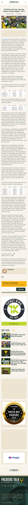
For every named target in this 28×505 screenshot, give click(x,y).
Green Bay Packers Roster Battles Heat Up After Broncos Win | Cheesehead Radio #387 (18, 353)
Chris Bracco (9, 502)
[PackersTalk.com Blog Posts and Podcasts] (14, 2)
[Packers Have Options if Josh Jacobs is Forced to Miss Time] (5, 344)
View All (14, 330)
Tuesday (5, 39)
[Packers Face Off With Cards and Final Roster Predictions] (5, 370)
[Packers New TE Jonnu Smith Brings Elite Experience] (5, 336)
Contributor (19, 13)
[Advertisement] (14, 33)
